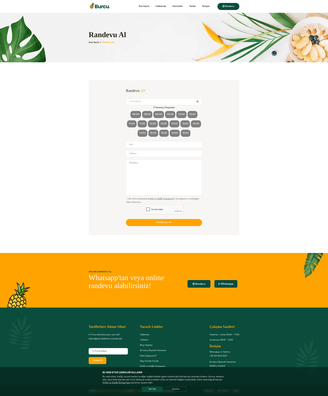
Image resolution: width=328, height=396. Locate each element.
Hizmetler (177, 6)
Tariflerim (144, 340)
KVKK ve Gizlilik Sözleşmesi (160, 199)
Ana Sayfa (144, 6)
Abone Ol (97, 360)
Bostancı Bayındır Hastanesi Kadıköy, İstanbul (222, 364)
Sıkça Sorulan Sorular (149, 361)
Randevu (229, 6)
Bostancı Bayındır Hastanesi (153, 351)
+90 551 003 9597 (218, 356)
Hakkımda (161, 6)
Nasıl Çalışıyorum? (148, 356)
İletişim (206, 6)
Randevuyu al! (163, 222)
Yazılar (192, 6)
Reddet (176, 389)
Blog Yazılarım (146, 345)
